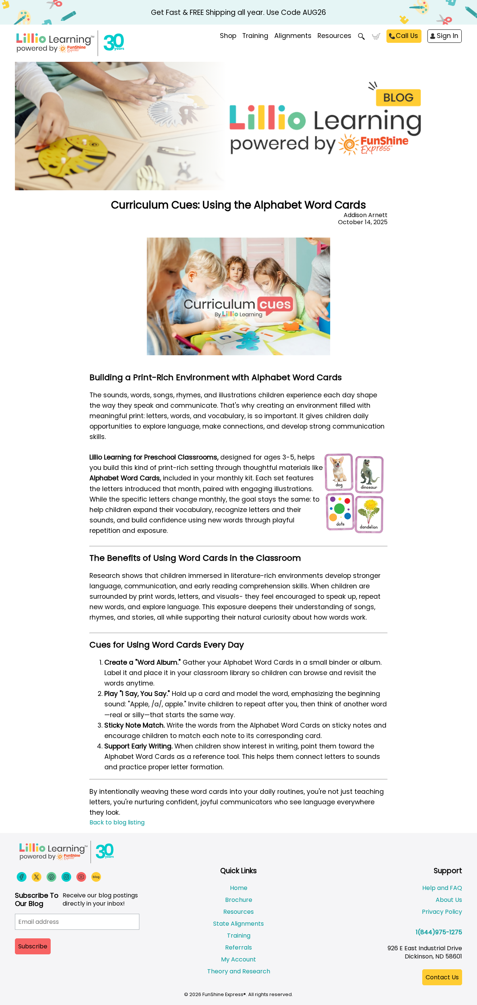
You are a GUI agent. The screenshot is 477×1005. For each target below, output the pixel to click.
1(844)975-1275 (439, 932)
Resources (334, 35)
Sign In (447, 35)
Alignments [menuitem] (293, 35)
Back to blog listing (117, 822)
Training (238, 935)
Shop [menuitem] (228, 35)
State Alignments (238, 923)
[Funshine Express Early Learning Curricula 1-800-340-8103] (85, 43)
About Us (449, 900)
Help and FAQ (442, 888)
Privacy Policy (442, 911)
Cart (376, 36)
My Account (238, 959)
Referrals (238, 947)
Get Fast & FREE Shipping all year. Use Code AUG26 (238, 12)
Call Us (407, 35)
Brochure (238, 900)
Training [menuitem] (255, 35)
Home (238, 888)
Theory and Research (238, 971)
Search (361, 36)
